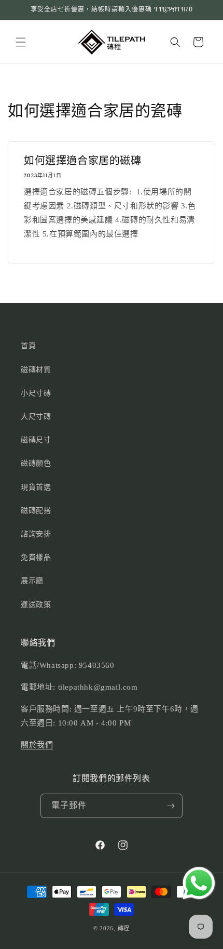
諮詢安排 (36, 534)
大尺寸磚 (36, 416)
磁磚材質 (36, 370)
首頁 (28, 346)
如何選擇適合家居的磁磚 (83, 160)
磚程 (124, 928)
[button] (20, 42)
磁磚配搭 (36, 511)
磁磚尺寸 (36, 440)
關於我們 (37, 745)
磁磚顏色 (36, 463)
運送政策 (36, 605)
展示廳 (32, 581)
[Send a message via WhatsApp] (199, 883)
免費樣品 (36, 557)
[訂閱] (170, 806)
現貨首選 (36, 487)
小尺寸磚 (36, 393)
